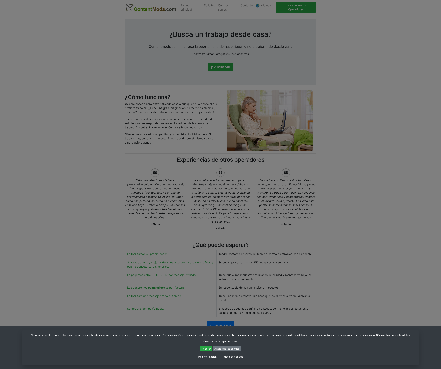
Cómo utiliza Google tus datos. (393, 335)
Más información (207, 356)
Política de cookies (232, 356)
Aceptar (206, 348)
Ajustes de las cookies (226, 348)
